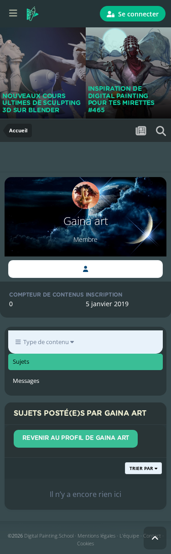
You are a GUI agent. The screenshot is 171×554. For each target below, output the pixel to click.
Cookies (85, 543)
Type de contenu (45, 342)
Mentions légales (96, 535)
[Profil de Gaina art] (85, 269)
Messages (26, 380)
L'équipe (129, 535)
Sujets (21, 361)
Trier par (142, 468)
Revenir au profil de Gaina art (75, 438)
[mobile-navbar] (13, 14)
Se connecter (137, 14)
